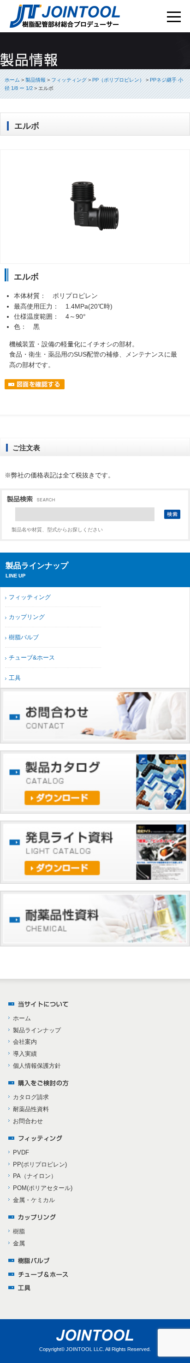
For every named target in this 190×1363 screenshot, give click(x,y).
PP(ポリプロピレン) (40, 1164)
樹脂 (19, 1231)
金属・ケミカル (34, 1199)
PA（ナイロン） (35, 1176)
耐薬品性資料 (31, 1109)
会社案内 (25, 1041)
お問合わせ (28, 1121)
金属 (19, 1243)
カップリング (27, 616)
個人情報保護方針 (37, 1065)
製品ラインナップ (37, 1030)
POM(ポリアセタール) (42, 1187)
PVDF (21, 1152)
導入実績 (25, 1053)
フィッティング (30, 597)
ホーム (12, 80)
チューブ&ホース (32, 657)
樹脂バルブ (24, 637)
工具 (15, 677)
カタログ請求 (31, 1097)
